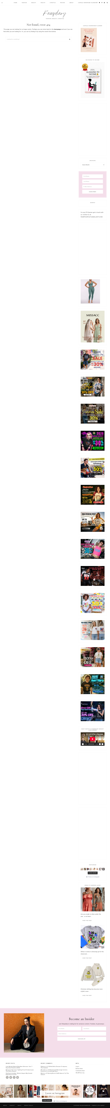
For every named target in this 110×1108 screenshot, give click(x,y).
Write (5, 1105)
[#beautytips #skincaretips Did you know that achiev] (97, 869)
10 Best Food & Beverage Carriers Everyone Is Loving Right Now (54, 1070)
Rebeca (43, 1066)
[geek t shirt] (93, 693)
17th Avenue (100, 1105)
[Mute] (100, 744)
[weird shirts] (93, 450)
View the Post (87, 920)
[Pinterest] (102, 0)
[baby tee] (93, 558)
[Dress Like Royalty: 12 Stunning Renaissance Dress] (103, 869)
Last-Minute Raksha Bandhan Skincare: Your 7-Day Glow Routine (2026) (19, 1067)
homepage (57, 29)
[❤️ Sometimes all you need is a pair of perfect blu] (88, 869)
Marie (42, 1073)
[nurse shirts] (93, 639)
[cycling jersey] (93, 477)
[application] (93, 739)
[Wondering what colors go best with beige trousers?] (91, 869)
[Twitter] (100, 0)
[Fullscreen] (102, 744)
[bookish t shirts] (93, 423)
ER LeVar (43, 1069)
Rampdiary (55, 14)
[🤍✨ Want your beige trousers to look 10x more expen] (85, 869)
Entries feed (79, 1068)
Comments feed (80, 1070)
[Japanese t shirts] (93, 396)
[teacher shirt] (93, 612)
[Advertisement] (93, 129)
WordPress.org (80, 1072)
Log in (77, 1066)
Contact (12, 1105)
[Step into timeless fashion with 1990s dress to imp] (100, 869)
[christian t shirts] (93, 369)
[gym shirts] (93, 531)
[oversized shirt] (93, 666)
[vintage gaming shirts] (93, 585)
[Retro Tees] (93, 504)
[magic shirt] (93, 720)
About (19, 1105)
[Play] (83, 744)
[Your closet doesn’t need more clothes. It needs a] (82, 869)
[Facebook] (97, 0)
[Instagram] (105, 0)
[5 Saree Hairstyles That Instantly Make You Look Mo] (94, 869)
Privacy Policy (28, 1105)
